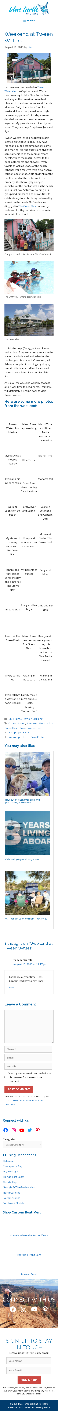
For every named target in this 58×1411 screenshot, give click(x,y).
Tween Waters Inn (29, 728)
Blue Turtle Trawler (20, 718)
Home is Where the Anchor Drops (29, 1235)
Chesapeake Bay (12, 1166)
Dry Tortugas (11, 1171)
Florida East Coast (13, 1176)
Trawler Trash (29, 1274)
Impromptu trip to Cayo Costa (26, 737)
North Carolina (11, 1192)
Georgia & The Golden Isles (19, 1187)
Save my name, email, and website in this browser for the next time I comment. (29, 1077)
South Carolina (11, 1198)
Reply (11, 987)
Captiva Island (16, 723)
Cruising (38, 718)
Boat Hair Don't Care (29, 1254)
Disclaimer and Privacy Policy (35, 1407)
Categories (9, 1139)
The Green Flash (27, 206)
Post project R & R (18, 732)
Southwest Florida (37, 723)
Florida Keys (10, 1182)
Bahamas (8, 1161)
